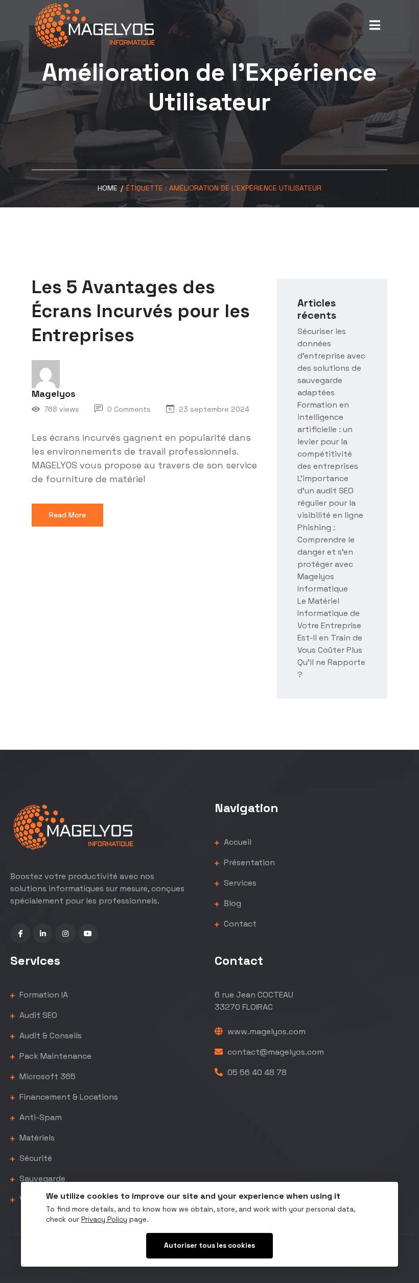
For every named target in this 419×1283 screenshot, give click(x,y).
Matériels (36, 1137)
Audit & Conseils (49, 1035)
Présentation (248, 862)
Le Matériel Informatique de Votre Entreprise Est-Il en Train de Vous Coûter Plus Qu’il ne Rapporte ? (331, 638)
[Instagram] (65, 933)
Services (239, 882)
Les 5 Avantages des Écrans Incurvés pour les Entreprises (141, 311)
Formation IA (42, 994)
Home (108, 188)
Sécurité (34, 1158)
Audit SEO (37, 1015)
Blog (231, 903)
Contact (239, 923)
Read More (67, 514)
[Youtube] (88, 933)
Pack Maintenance (54, 1056)
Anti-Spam (39, 1117)
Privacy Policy (104, 1219)
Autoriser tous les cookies (209, 1245)
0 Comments (129, 409)
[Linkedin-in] (43, 933)
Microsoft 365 (46, 1076)
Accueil (236, 842)
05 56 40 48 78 (256, 1072)
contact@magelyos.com (274, 1052)
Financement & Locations (67, 1096)
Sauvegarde (41, 1178)
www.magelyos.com (265, 1031)
